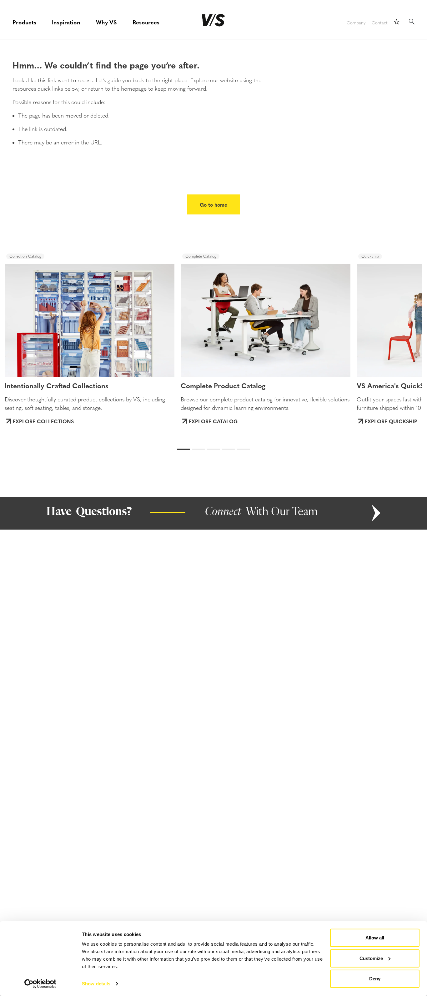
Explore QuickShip (391, 421)
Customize (371, 958)
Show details (96, 983)
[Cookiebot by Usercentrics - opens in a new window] (40, 983)
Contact (380, 23)
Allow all (374, 937)
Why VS (106, 22)
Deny (374, 978)
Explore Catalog (213, 421)
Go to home (213, 204)
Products (24, 22)
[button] (28, 314)
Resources (146, 22)
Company (356, 23)
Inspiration (66, 22)
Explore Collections (43, 421)
